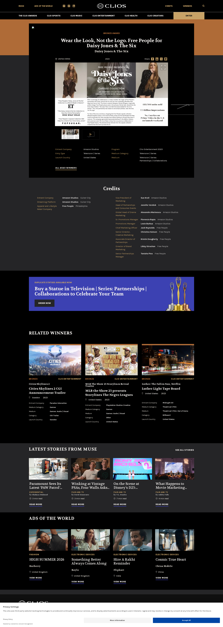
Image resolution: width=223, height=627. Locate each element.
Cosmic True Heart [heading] (171, 560)
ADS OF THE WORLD (43, 6)
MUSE (21, 6)
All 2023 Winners (66, 168)
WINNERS (187, 6)
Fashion (34, 554)
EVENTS (169, 6)
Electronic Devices (83, 554)
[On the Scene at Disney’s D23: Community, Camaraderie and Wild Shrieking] (132, 469)
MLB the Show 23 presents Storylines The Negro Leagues (109, 393)
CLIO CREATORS (155, 15)
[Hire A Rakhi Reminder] (132, 540)
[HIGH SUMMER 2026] (48, 540)
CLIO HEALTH (131, 15)
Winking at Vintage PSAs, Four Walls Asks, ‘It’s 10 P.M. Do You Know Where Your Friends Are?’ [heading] (89, 486)
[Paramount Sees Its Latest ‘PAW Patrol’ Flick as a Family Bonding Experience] (48, 469)
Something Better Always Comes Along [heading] (89, 561)
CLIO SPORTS (54, 15)
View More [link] (35, 578)
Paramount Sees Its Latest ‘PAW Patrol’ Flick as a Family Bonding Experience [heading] (46, 486)
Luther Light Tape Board (161, 389)
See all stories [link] (184, 450)
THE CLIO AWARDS (28, 15)
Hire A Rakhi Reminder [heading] (124, 561)
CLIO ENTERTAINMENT (103, 15)
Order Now (44, 303)
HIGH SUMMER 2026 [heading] (46, 560)
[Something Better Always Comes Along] (90, 540)
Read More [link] (35, 504)
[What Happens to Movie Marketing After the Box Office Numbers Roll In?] (174, 469)
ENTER (189, 15)
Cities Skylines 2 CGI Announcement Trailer (47, 391)
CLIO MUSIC (76, 15)
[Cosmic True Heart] (174, 540)
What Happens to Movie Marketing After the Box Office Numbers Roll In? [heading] (172, 486)
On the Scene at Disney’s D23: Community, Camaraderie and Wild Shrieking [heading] (132, 486)
